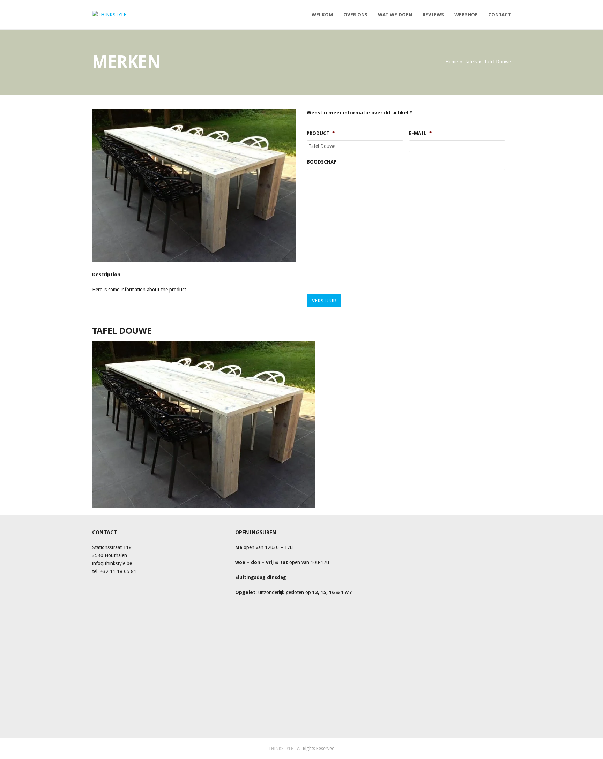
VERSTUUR (324, 300)
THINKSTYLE (281, 748)
